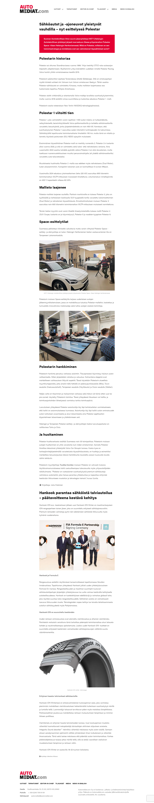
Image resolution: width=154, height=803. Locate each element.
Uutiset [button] (57, 9)
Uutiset (23, 783)
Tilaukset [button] (101, 9)
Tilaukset (59, 783)
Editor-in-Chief (87, 9)
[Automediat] (34, 9)
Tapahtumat (72, 9)
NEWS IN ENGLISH (127, 9)
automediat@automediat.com (42, 796)
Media (114, 9)
